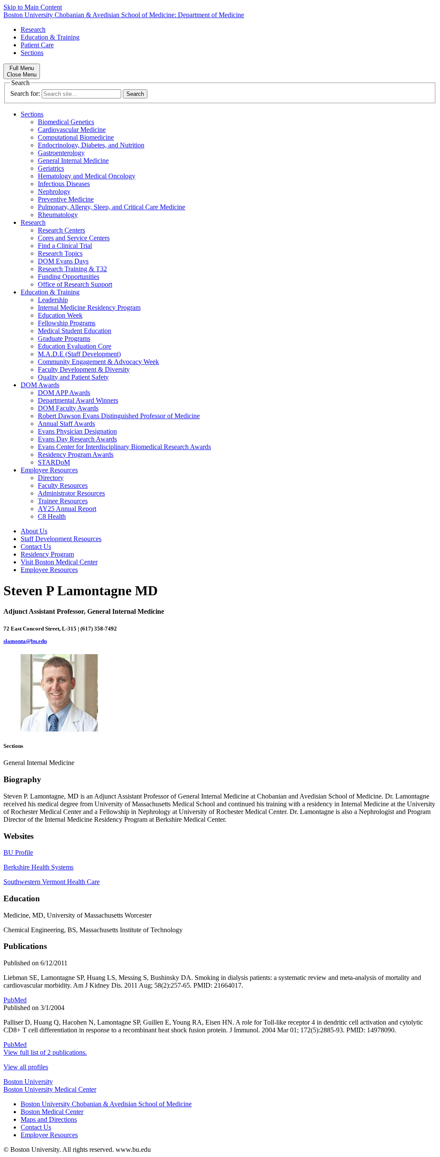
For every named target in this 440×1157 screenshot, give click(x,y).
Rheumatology (58, 214)
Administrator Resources (71, 493)
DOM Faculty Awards (68, 408)
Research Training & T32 (72, 268)
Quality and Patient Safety (73, 377)
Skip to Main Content (32, 7)
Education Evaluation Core (74, 346)
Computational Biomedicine (76, 137)
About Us (34, 531)
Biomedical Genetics (66, 121)
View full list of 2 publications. (45, 1052)
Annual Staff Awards (66, 423)
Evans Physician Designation (77, 431)
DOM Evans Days (63, 261)
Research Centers (61, 230)
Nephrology (54, 191)
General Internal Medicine (73, 160)
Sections (32, 52)
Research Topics (60, 253)
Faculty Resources (63, 485)
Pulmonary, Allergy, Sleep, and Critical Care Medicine (111, 207)
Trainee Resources (63, 501)
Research (33, 29)
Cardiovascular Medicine (72, 129)
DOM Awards (40, 385)
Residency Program (47, 554)
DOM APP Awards (64, 392)
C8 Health (52, 516)
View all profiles (25, 1067)
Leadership (53, 299)
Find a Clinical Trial (65, 245)
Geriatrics (51, 168)
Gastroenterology (61, 152)
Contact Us (36, 546)
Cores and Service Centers (74, 238)
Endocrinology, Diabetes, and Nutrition (91, 145)
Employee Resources (49, 470)
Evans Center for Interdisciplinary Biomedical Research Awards (124, 446)
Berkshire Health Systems (38, 867)
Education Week (60, 315)
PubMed (15, 1000)
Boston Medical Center (52, 1111)
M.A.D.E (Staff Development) (79, 354)
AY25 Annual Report (67, 508)
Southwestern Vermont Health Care (51, 881)
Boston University (28, 1081)
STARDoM (54, 462)
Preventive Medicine (66, 199)
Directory (51, 477)
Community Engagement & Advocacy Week (98, 361)
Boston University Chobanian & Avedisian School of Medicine (106, 1104)
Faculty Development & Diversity (84, 369)
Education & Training (50, 37)
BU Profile (18, 852)
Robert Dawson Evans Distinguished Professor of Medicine (119, 415)
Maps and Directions (49, 1119)
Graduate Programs (64, 338)
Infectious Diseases (64, 183)
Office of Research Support (75, 284)
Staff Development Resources (61, 538)
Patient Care (37, 45)
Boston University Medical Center (49, 1089)
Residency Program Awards (75, 454)
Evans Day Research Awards (77, 439)
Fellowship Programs (66, 323)
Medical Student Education (74, 330)
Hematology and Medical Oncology (86, 176)
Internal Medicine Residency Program (89, 307)
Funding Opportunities (68, 276)
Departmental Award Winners (78, 400)
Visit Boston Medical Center (59, 562)
